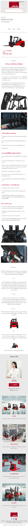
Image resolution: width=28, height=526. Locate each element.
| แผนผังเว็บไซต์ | (15, 521)
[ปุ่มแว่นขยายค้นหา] (23, 11)
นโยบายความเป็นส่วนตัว (6, 521)
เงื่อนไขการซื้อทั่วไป (13, 522)
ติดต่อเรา (20, 522)
